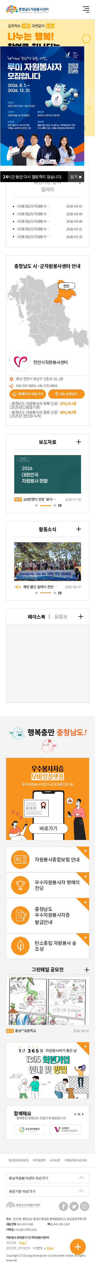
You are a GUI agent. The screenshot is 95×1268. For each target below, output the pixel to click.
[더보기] (80, 616)
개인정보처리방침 (18, 1160)
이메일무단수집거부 (75, 1160)
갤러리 (47, 189)
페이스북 (36, 616)
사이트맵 (55, 1160)
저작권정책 (39, 1160)
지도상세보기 (68, 393)
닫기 (74, 176)
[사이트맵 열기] (86, 9)
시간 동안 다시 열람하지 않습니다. (32, 176)
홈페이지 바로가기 (30, 393)
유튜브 (61, 616)
